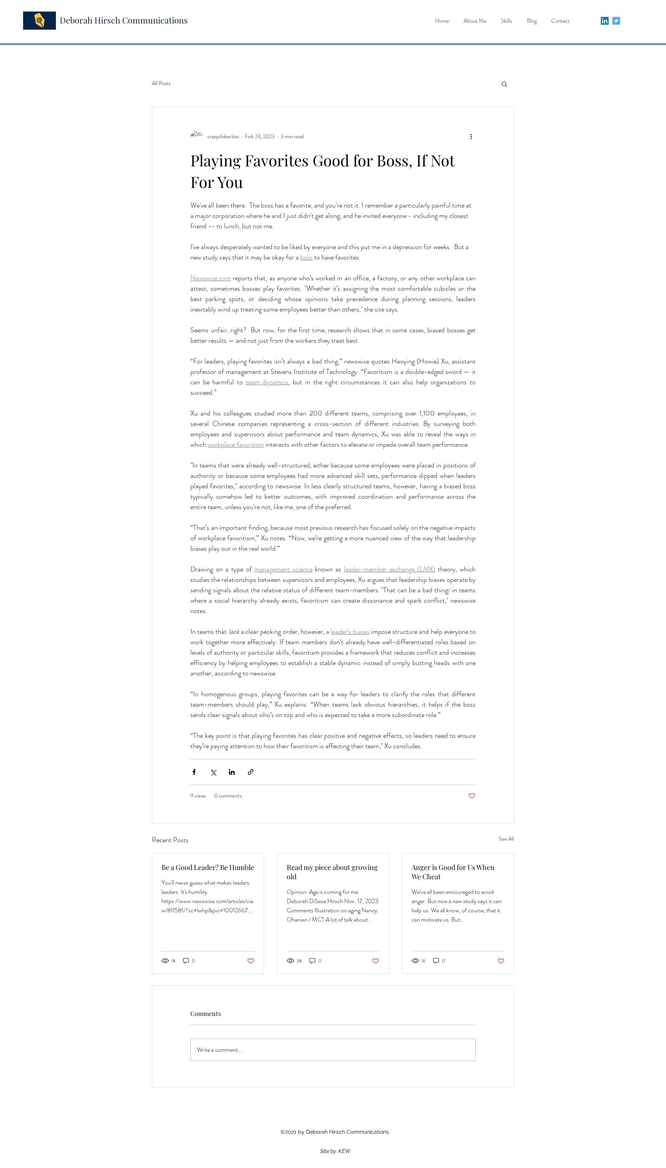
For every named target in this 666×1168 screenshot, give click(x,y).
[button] (504, 83)
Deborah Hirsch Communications (124, 20)
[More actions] (471, 136)
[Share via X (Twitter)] (213, 772)
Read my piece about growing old (332, 872)
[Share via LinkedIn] (231, 772)
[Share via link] (250, 772)
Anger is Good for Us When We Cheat (453, 872)
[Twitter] (616, 21)
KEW (344, 1151)
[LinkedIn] (605, 21)
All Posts (161, 83)
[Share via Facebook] (194, 772)
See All (506, 839)
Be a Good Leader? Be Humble (207, 867)
